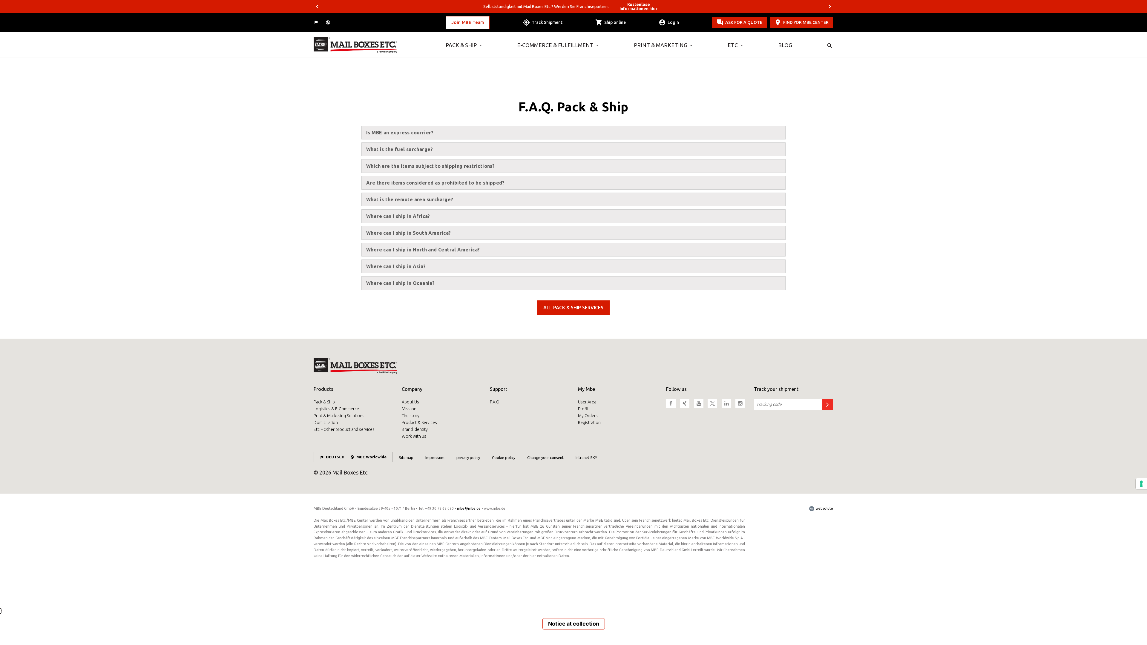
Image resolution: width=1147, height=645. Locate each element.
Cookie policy (503, 457)
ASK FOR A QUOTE (743, 22)
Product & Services (419, 422)
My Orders (588, 415)
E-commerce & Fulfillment (555, 45)
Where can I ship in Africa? (398, 216)
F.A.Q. (495, 402)
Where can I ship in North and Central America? (423, 249)
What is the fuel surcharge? (399, 149)
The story (410, 415)
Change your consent (545, 457)
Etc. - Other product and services (344, 429)
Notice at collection (573, 624)
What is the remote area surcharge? (409, 199)
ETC (733, 45)
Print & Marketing (660, 45)
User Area (587, 402)
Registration (589, 422)
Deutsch (335, 457)
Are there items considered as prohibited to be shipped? (435, 182)
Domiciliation (326, 422)
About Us (410, 402)
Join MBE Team (467, 22)
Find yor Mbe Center (806, 22)
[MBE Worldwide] (329, 22)
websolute (824, 508)
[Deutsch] (317, 22)
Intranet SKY (586, 457)
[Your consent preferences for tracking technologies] (1141, 483)
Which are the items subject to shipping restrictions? (430, 166)
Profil (583, 408)
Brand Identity (415, 429)
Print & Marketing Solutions (339, 415)
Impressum (434, 457)
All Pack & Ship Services (573, 307)
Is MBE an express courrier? (400, 132)
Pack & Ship (461, 45)
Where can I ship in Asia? (396, 266)
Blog (785, 45)
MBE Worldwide (371, 457)
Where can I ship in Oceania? (400, 283)
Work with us (414, 436)
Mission (409, 408)
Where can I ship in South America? (408, 233)
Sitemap (406, 457)
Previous (317, 6)
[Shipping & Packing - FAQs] (375, 45)
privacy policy (468, 457)
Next (829, 6)
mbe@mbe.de (469, 508)
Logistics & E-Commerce (336, 408)
